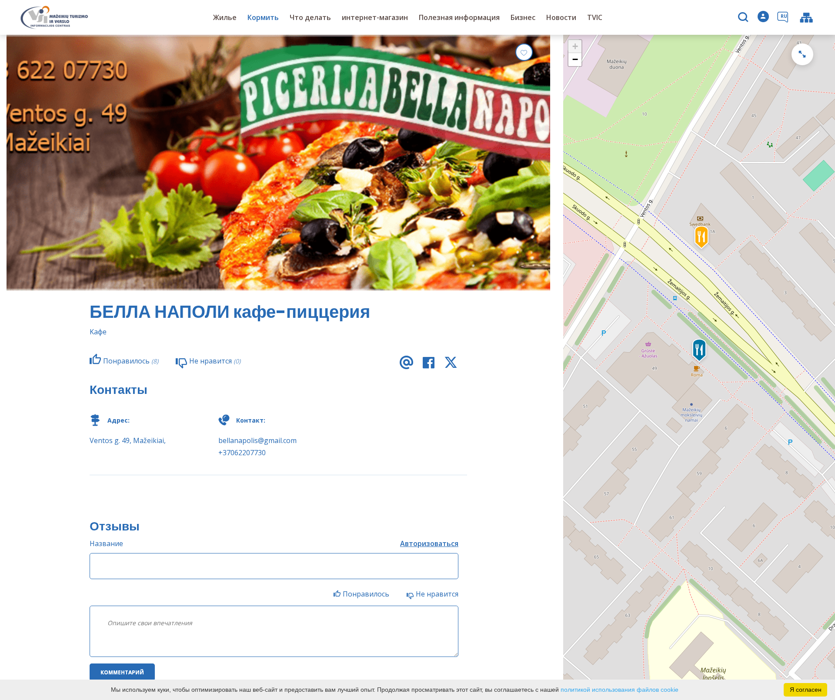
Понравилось (366, 594)
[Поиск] (744, 17)
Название (106, 543)
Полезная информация (459, 17)
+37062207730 (242, 452)
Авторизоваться (429, 543)
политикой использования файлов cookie (619, 689)
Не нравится (437, 594)
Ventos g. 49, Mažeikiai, (128, 440)
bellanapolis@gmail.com (257, 440)
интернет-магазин (375, 17)
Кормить (263, 17)
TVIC (594, 17)
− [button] (575, 59)
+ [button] (575, 46)
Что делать (310, 17)
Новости (561, 17)
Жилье (225, 17)
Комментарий (122, 672)
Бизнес (523, 17)
